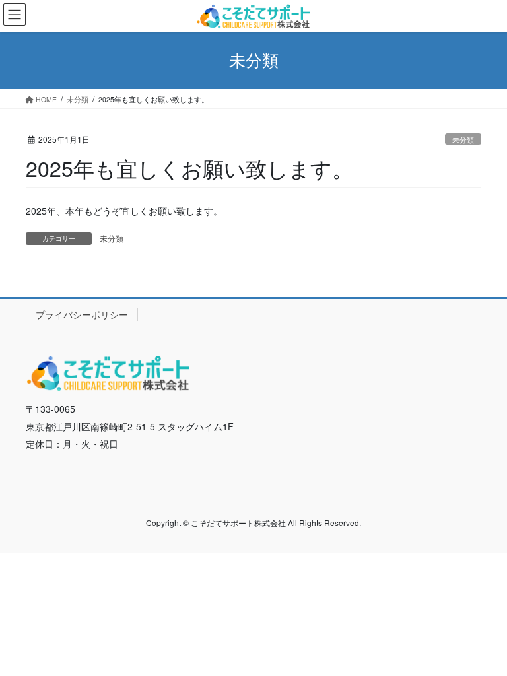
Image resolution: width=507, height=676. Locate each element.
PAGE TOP (483, 643)
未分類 (463, 139)
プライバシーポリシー (82, 314)
